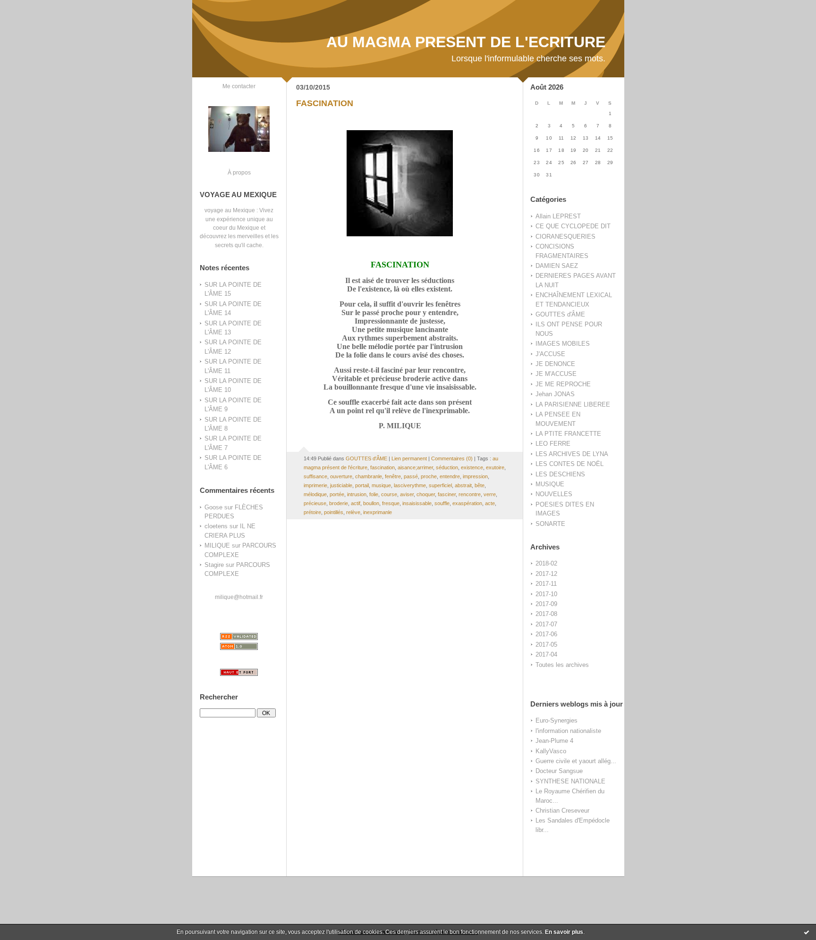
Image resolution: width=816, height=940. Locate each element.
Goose (213, 507)
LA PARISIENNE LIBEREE (573, 404)
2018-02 (546, 563)
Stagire (214, 564)
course (389, 494)
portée (337, 494)
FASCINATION (324, 103)
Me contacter (238, 86)
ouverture (341, 476)
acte (490, 503)
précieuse (315, 503)
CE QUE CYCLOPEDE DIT (573, 226)
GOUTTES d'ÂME (560, 314)
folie (373, 494)
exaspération (467, 503)
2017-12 (546, 573)
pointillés (333, 512)
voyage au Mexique (229, 210)
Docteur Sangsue (559, 770)
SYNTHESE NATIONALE (570, 781)
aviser (407, 494)
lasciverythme (410, 485)
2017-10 (546, 594)
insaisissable (417, 503)
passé (411, 476)
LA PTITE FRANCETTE (568, 433)
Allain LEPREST (558, 216)
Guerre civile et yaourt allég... (576, 761)
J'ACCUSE (550, 354)
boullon (371, 503)
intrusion (356, 494)
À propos (239, 172)
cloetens (216, 526)
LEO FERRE (553, 443)
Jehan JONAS (555, 394)
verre (490, 494)
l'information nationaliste (568, 730)
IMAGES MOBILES (563, 343)
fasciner (447, 494)
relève (353, 512)
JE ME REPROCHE (563, 384)
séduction (447, 467)
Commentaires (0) (452, 458)
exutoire (495, 467)
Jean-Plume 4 (554, 740)
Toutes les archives (562, 664)
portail (362, 485)
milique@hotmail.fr (239, 597)
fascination (382, 467)
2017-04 (546, 654)
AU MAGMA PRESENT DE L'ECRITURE (465, 41)
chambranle (368, 476)
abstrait (463, 485)
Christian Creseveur (562, 810)
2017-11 (546, 583)
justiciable (341, 485)
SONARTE (550, 523)
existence (472, 467)
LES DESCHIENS (560, 474)
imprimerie (315, 485)
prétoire (312, 512)
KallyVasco (551, 751)
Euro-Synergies (557, 720)
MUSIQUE (550, 484)
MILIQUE (217, 545)
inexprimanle (377, 512)
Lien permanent (409, 458)
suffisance (315, 476)
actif (355, 503)
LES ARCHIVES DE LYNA (572, 454)
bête (479, 485)
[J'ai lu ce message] (806, 932)
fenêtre (393, 476)
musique (381, 485)
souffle (442, 503)
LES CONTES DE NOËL (570, 463)
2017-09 (546, 603)
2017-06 (546, 634)
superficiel (440, 485)
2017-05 (546, 644)
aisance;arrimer (415, 467)
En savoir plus (564, 932)
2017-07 (546, 624)
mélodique (315, 494)
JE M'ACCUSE (556, 373)
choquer (425, 494)
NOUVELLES (554, 494)
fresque (391, 503)
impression (475, 476)
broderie (338, 503)
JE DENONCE (555, 363)
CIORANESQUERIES (565, 236)
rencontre (470, 494)
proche (429, 476)
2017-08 (546, 613)
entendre (450, 476)
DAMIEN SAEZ (557, 265)
